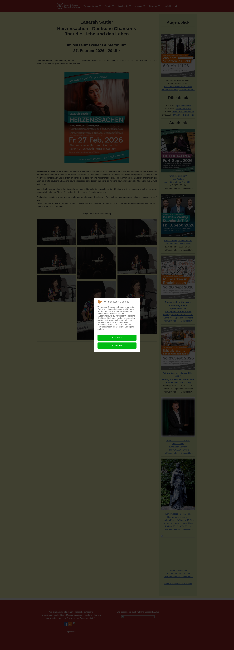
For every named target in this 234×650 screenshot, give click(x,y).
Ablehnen (117, 345)
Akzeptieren (117, 337)
